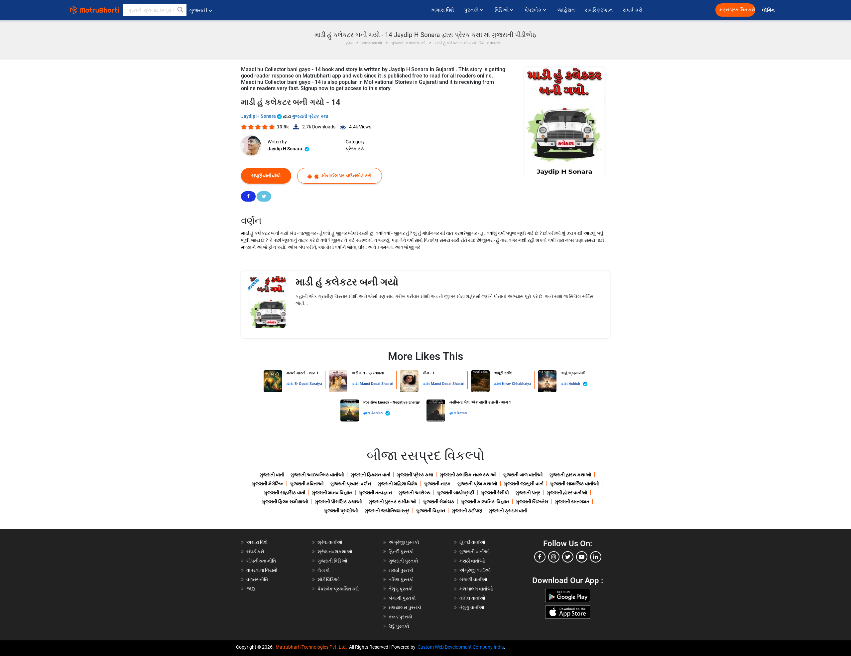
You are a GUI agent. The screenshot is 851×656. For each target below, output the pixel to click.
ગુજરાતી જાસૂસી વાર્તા (524, 483)
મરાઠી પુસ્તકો (401, 570)
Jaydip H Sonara (259, 116)
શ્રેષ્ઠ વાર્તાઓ (329, 542)
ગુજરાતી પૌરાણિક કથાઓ (338, 501)
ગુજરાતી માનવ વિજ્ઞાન (332, 492)
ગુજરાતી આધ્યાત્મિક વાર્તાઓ (317, 474)
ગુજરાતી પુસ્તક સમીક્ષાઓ (393, 501)
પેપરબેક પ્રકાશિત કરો (338, 588)
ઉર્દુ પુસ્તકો (399, 626)
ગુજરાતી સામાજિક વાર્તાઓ (574, 483)
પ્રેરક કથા (356, 148)
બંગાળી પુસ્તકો (402, 598)
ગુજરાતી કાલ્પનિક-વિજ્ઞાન (485, 501)
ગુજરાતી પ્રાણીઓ (341, 510)
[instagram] (553, 557)
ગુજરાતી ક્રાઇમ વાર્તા (508, 510)
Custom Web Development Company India (461, 647)
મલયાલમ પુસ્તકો (405, 607)
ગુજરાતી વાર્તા (272, 474)
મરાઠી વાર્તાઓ (472, 561)
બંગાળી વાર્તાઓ (473, 579)
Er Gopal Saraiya (308, 384)
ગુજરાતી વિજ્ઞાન (430, 510)
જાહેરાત (566, 10)
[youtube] (581, 557)
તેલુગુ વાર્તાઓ (471, 607)
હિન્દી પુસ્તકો (401, 551)
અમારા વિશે (442, 10)
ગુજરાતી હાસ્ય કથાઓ (570, 474)
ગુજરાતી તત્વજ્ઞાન (375, 492)
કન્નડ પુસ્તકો (401, 616)
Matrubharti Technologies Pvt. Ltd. (312, 647)
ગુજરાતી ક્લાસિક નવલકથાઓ (468, 474)
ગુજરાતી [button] (198, 10)
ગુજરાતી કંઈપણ (467, 510)
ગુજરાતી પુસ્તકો (403, 561)
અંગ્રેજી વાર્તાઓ (475, 570)
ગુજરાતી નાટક (437, 483)
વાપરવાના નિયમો (262, 570)
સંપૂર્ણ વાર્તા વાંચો (266, 175)
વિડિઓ (502, 10)
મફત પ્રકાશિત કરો (737, 9)
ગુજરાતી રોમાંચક (438, 501)
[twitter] (567, 557)
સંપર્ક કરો (633, 10)
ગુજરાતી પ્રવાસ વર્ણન (350, 483)
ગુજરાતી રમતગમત (572, 501)
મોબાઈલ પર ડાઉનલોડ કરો (346, 175)
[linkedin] (595, 557)
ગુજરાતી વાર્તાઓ (474, 551)
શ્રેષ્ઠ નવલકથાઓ (334, 551)
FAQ (250, 588)
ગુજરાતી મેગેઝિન (268, 483)
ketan (462, 413)
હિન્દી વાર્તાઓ (472, 542)
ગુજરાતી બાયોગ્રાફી (455, 492)
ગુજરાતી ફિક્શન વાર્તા (370, 474)
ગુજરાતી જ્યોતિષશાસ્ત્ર (387, 510)
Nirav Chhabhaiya (516, 384)
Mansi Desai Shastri (376, 384)
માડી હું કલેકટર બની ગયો (347, 282)
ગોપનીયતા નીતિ (261, 561)
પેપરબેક (534, 10)
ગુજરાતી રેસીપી (495, 492)
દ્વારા (291, 384)
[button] (180, 10)
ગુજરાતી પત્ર (528, 492)
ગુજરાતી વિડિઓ (332, 561)
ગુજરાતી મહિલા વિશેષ (398, 483)
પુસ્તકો (472, 10)
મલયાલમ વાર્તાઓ (476, 588)
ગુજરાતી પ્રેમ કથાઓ (477, 483)
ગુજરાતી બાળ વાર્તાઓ (523, 474)
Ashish (575, 384)
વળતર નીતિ (257, 579)
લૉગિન (769, 10)
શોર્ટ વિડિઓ (328, 579)
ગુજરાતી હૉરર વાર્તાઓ (567, 492)
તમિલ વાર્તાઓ (472, 598)
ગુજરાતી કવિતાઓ (307, 483)
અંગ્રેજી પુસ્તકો (404, 542)
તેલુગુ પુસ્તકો (401, 588)
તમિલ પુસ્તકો (401, 579)
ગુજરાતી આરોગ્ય (414, 492)
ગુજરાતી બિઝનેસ (532, 501)
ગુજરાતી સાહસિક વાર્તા (284, 492)
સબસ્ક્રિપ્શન (599, 10)
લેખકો (323, 570)
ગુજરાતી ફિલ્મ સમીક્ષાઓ (285, 501)
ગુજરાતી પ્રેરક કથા (310, 116)
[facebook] (540, 557)
